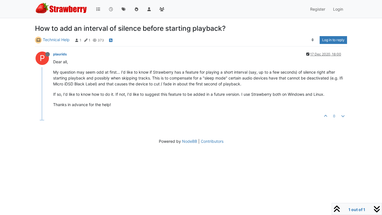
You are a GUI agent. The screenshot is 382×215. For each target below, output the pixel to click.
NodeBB (189, 141)
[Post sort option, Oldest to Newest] (312, 40)
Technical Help (56, 39)
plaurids (60, 54)
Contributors (212, 141)
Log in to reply (333, 40)
